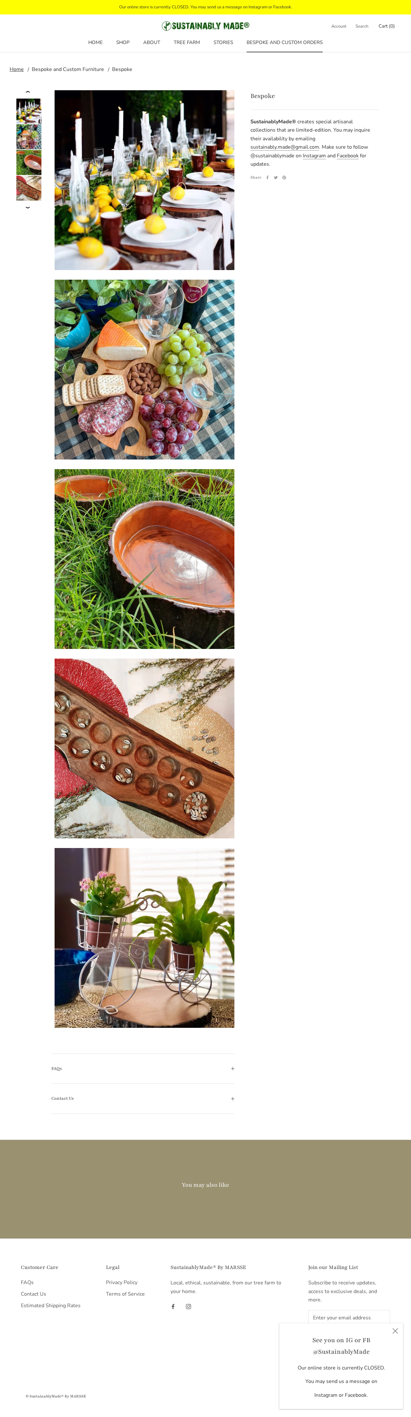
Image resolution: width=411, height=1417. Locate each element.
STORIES (223, 42)
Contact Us (62, 1098)
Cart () (387, 26)
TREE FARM (187, 42)
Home (17, 69)
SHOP (123, 42)
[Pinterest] (284, 177)
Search (361, 26)
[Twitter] (276, 177)
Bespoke (122, 69)
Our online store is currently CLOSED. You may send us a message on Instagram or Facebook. (205, 7)
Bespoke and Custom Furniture (68, 69)
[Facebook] (267, 177)
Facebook (348, 155)
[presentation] (28, 92)
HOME (95, 42)
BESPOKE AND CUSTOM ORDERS (285, 42)
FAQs (56, 1068)
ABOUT (151, 42)
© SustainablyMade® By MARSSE (56, 1396)
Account (338, 26)
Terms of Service (125, 1294)
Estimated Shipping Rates (51, 1305)
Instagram (314, 155)
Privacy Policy (121, 1282)
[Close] (395, 1331)
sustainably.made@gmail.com (284, 147)
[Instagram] (188, 1306)
